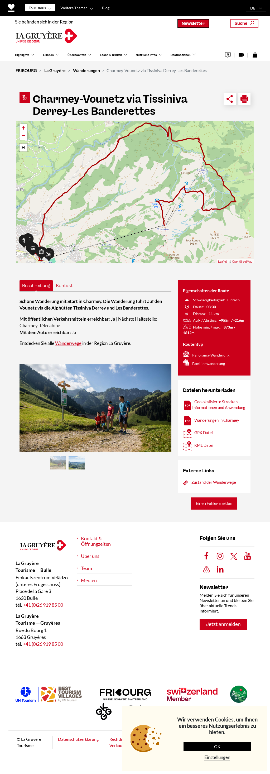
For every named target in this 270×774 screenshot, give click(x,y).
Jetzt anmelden (223, 624)
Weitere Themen (74, 8)
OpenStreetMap (242, 261)
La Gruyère (55, 70)
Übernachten (77, 55)
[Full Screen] (23, 147)
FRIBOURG (26, 70)
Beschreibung (36, 285)
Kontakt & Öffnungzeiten (96, 541)
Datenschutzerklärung (78, 739)
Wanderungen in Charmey (216, 420)
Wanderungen (86, 70)
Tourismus (37, 8)
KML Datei (203, 445)
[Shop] (255, 53)
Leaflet (222, 261)
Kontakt (64, 285)
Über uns (90, 556)
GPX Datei (203, 432)
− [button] (23, 135)
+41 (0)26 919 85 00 (43, 605)
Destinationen (181, 55)
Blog (105, 8)
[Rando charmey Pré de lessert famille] (95, 408)
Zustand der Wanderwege (213, 482)
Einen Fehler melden (214, 503)
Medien (89, 580)
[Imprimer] (244, 99)
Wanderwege (68, 343)
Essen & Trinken (111, 55)
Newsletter (193, 23)
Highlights (22, 55)
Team (86, 568)
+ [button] (23, 128)
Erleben (48, 55)
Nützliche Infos (146, 55)
